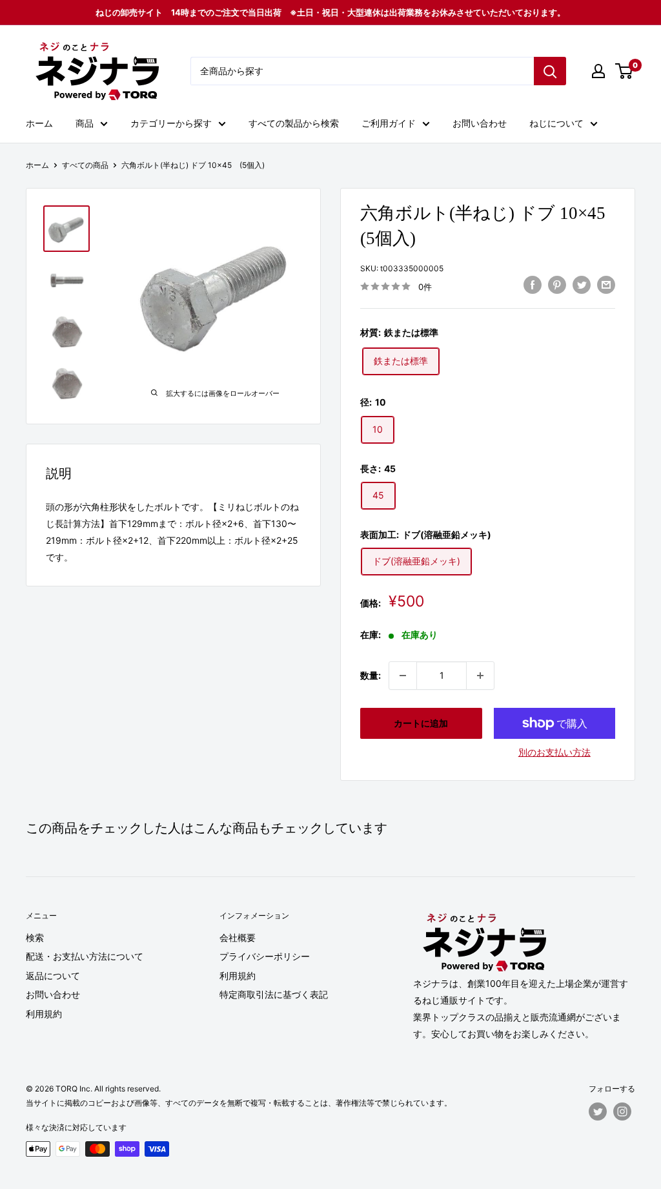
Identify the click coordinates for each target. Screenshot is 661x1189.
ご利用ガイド (388, 123)
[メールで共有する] (606, 285)
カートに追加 (421, 723)
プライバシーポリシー (264, 956)
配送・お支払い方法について (84, 956)
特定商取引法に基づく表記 (273, 994)
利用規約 (44, 1013)
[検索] (550, 71)
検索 (35, 937)
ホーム (39, 123)
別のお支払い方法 (554, 752)
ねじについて (556, 123)
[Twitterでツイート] (582, 285)
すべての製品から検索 (294, 123)
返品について (53, 975)
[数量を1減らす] (402, 675)
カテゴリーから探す (171, 123)
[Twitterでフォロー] (598, 1111)
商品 (85, 123)
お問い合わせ (480, 123)
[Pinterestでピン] (557, 285)
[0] (624, 71)
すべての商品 (85, 165)
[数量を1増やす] (480, 675)
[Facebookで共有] (533, 285)
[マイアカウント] (598, 71)
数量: (370, 675)
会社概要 (237, 937)
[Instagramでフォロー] (622, 1111)
